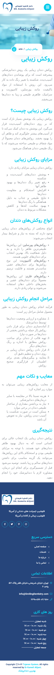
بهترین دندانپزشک (27, 671)
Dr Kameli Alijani (33, 667)
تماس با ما (41, 563)
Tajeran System (30, 664)
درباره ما (42, 557)
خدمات (43, 552)
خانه (21, 49)
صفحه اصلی (40, 547)
